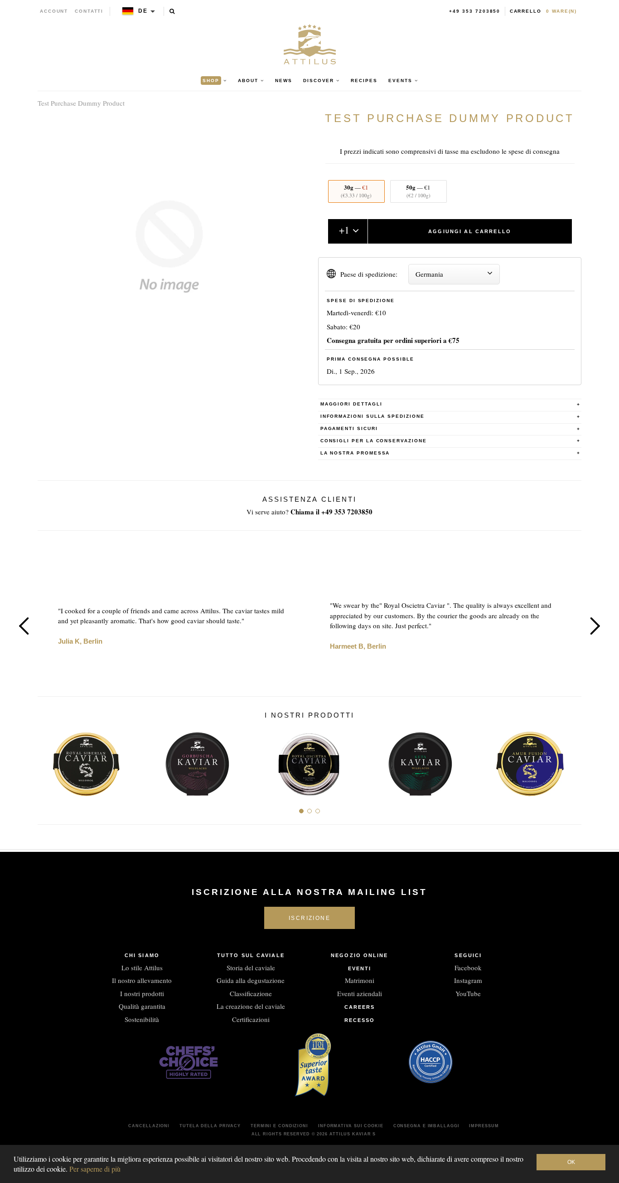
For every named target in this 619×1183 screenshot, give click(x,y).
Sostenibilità (142, 1019)
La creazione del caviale (251, 1006)
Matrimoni (359, 980)
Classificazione (251, 993)
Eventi (360, 968)
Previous (24, 626)
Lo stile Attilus (142, 967)
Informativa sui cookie (350, 1126)
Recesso (359, 1020)
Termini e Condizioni (279, 1126)
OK (571, 1162)
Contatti (89, 11)
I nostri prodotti (142, 993)
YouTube (468, 993)
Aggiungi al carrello (469, 231)
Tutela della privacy (210, 1126)
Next (595, 626)
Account (54, 11)
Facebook (468, 967)
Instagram (468, 980)
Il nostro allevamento (142, 980)
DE (143, 11)
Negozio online (359, 955)
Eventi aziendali (359, 993)
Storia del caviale (251, 967)
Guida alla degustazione (251, 980)
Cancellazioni (148, 1126)
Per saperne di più (95, 1168)
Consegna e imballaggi (426, 1126)
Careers (359, 1007)
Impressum (483, 1126)
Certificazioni (251, 1019)
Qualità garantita (142, 1006)
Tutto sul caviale (251, 955)
